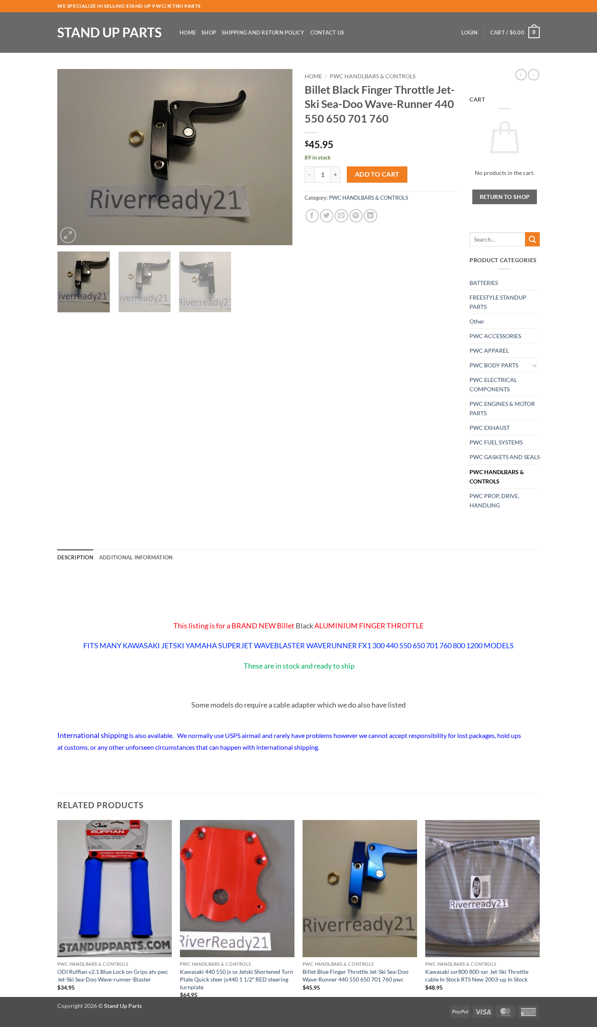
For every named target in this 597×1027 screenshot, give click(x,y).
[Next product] (521, 74)
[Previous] (72, 157)
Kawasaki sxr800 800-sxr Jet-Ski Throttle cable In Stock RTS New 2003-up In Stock (476, 975)
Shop (208, 32)
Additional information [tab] (136, 557)
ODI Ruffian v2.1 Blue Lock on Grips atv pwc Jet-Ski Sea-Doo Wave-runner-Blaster (112, 975)
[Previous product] (533, 74)
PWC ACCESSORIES (495, 335)
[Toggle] (535, 365)
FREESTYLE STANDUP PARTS (497, 302)
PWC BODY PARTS (493, 365)
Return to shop (505, 196)
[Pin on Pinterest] (356, 215)
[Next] (277, 157)
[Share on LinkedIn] (370, 215)
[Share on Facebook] (312, 215)
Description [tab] (75, 557)
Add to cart (377, 174)
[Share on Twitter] (326, 215)
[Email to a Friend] (341, 215)
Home (188, 32)
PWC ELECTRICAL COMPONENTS (493, 384)
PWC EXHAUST (489, 427)
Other (477, 321)
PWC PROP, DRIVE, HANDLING (494, 500)
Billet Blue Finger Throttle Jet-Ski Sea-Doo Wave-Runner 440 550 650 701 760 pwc (356, 975)
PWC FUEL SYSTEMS (496, 442)
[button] (469, 32)
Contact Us (327, 32)
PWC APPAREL (489, 350)
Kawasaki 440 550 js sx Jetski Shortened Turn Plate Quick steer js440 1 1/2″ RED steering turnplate (236, 979)
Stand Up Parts (109, 32)
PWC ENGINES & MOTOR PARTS (502, 408)
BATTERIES (483, 282)
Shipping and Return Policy (263, 32)
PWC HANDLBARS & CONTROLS (372, 76)
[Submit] (532, 239)
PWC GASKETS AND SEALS (504, 456)
